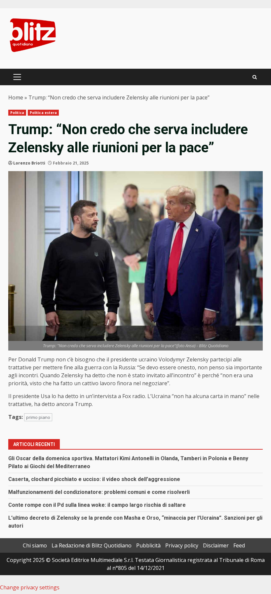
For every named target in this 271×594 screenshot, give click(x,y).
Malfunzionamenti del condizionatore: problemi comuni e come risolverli (99, 492)
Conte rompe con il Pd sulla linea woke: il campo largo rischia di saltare (97, 505)
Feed (239, 545)
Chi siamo (35, 545)
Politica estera (43, 112)
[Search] (254, 77)
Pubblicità (148, 545)
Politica (17, 112)
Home (15, 97)
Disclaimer (216, 545)
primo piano (38, 417)
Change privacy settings (29, 587)
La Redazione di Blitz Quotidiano (92, 545)
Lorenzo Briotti (29, 163)
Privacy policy (181, 545)
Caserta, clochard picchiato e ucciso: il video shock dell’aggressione (94, 479)
